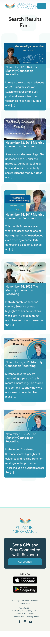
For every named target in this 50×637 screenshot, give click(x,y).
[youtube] (30, 621)
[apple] (25, 577)
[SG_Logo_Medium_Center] (25, 517)
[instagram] (25, 621)
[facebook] (19, 621)
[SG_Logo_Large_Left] (21, 3)
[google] (25, 587)
